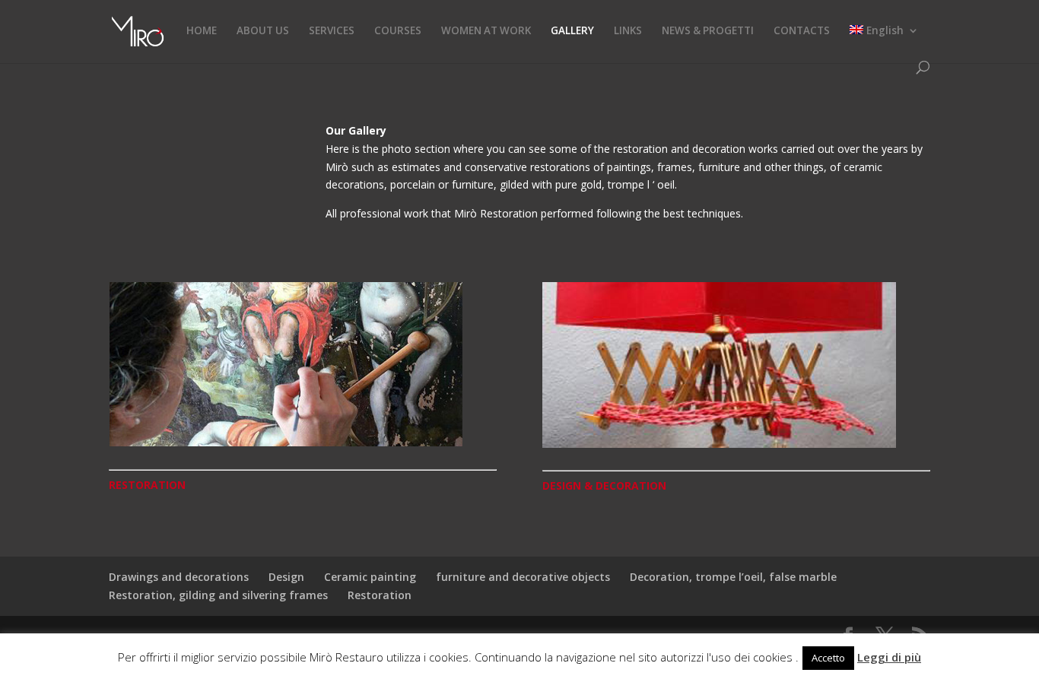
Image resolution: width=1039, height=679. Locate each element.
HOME (201, 31)
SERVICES (331, 31)
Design (286, 577)
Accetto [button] (828, 658)
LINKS (628, 31)
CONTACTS (802, 31)
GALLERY (572, 31)
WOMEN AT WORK (486, 31)
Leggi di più (889, 657)
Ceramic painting (370, 577)
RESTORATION (147, 485)
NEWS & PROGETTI (708, 31)
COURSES (397, 31)
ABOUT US (263, 31)
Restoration (379, 595)
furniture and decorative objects (523, 577)
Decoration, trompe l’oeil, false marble (733, 577)
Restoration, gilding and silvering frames (218, 595)
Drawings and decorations (179, 577)
